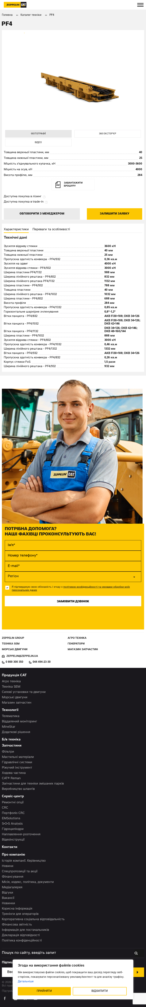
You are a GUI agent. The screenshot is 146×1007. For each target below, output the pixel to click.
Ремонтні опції (13, 802)
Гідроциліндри (13, 829)
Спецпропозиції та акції (19, 871)
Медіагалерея (12, 887)
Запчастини (11, 745)
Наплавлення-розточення (21, 834)
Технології (10, 710)
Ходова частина (14, 773)
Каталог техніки (31, 15)
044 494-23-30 (42, 662)
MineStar (8, 726)
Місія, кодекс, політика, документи (28, 882)
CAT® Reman (11, 778)
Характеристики (16, 229)
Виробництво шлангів (18, 789)
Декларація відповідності (21, 935)
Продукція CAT (14, 675)
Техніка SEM (11, 644)
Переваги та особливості (51, 229)
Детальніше (26, 981)
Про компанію (13, 855)
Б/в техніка (11, 739)
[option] (73, 81)
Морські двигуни (14, 649)
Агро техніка (77, 638)
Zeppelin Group (13, 638)
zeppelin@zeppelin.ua (22, 656)
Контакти (9, 847)
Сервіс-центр (13, 796)
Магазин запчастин (83, 649)
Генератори (76, 644)
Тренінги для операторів (20, 914)
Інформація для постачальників (25, 930)
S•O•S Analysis (12, 823)
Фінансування (12, 876)
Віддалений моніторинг (19, 721)
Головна (7, 15)
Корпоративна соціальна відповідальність (33, 919)
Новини (7, 866)
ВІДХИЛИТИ (99, 991)
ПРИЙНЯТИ (44, 991)
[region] (73, 979)
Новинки (8, 903)
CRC (5, 807)
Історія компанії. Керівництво (24, 860)
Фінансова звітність (17, 924)
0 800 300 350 (14, 662)
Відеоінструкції (13, 839)
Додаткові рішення (16, 732)
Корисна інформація (17, 908)
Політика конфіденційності (22, 940)
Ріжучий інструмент (17, 767)
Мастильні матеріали (18, 757)
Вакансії (8, 898)
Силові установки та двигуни (24, 692)
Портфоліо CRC (13, 813)
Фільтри (8, 751)
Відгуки (7, 892)
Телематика (10, 716)
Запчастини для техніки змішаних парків (33, 783)
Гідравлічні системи (17, 762)
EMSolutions (11, 818)
